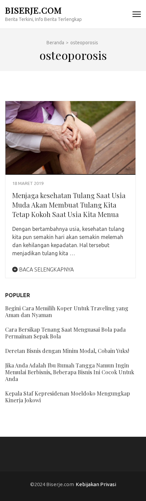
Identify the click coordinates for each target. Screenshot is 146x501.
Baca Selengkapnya (46, 269)
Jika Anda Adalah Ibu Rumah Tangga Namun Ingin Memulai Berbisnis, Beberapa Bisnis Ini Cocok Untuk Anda (69, 372)
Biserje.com (33, 10)
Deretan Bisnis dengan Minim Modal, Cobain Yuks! (67, 350)
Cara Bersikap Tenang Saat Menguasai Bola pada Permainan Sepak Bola (65, 333)
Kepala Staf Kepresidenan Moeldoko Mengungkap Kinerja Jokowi (67, 397)
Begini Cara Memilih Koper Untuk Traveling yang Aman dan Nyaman (66, 311)
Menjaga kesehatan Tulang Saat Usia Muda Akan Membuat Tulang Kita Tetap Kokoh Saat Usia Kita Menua (69, 205)
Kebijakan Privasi (96, 484)
